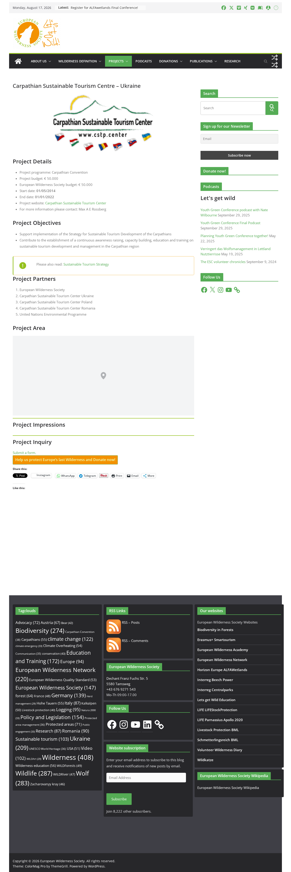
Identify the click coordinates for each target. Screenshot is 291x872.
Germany (68, 695)
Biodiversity (39, 630)
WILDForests (69, 765)
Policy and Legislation (52, 717)
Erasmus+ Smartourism (216, 639)
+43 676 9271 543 (121, 689)
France (42, 696)
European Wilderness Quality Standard (62, 679)
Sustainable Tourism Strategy (86, 264)
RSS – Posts (130, 622)
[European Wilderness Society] (18, 61)
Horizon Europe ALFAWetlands (222, 669)
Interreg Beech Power (215, 679)
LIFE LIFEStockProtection (217, 709)
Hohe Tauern (50, 703)
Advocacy (27, 622)
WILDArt (34, 758)
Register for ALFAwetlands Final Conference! (104, 7)
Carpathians (34, 639)
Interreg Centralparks (215, 689)
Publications (201, 61)
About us (39, 61)
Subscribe (119, 799)
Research (232, 61)
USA (73, 748)
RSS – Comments (134, 640)
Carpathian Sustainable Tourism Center (75, 203)
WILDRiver (64, 774)
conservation (53, 653)
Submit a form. (24, 452)
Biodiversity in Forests (215, 629)
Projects (116, 61)
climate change (70, 639)
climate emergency (28, 646)
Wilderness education (35, 765)
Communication (28, 654)
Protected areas (64, 724)
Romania (75, 731)
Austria (50, 622)
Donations (168, 61)
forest (24, 695)
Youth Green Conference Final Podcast (230, 223)
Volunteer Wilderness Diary (219, 750)
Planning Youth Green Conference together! (234, 235)
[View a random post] (274, 57)
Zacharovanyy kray (47, 784)
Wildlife (33, 773)
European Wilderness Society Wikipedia (228, 787)
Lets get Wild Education (216, 699)
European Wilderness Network (222, 659)
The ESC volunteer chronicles (223, 261)
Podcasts (143, 61)
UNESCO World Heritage (47, 749)
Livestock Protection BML (218, 730)
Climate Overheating (62, 645)
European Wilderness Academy (222, 649)
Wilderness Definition (77, 61)
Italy (72, 703)
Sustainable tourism (42, 739)
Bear (67, 623)
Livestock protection (38, 710)
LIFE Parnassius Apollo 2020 (220, 719)
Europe (72, 661)
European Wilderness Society (55, 687)
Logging (68, 709)
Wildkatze (205, 760)
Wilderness (67, 757)
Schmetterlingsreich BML (217, 740)
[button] (49, 61)
